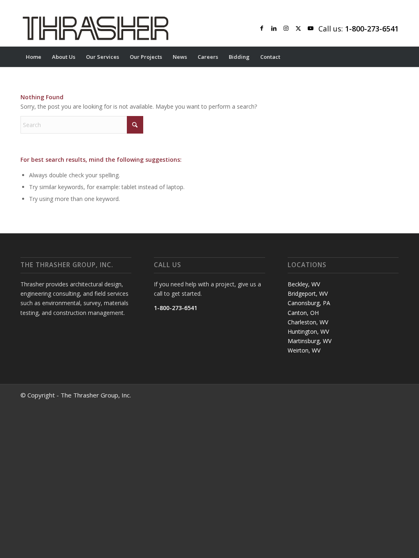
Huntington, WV (308, 331)
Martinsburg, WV (309, 341)
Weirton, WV (304, 350)
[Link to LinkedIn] (274, 28)
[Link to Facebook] (261, 28)
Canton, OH (303, 313)
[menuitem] (33, 57)
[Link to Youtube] (310, 28)
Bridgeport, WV (308, 293)
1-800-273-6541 (175, 308)
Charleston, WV (308, 322)
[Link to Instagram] (286, 28)
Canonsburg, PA (309, 303)
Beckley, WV (304, 284)
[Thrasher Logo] (95, 28)
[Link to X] (298, 28)
